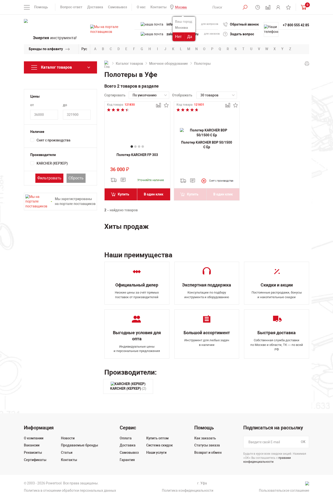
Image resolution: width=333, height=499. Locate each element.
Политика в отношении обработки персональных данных (70, 490)
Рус (84, 49)
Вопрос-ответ (71, 7)
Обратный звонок (244, 24)
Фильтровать (49, 178)
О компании (33, 438)
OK (303, 442)
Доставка (95, 7)
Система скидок (159, 445)
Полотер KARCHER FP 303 (137, 155)
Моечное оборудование (168, 63)
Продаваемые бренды (79, 445)
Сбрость (76, 178)
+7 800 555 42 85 (296, 25)
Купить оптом (157, 438)
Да (189, 37)
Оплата (126, 438)
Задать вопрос (242, 34)
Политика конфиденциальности (187, 490)
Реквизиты (33, 452)
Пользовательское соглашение (284, 490)
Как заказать (205, 438)
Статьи (66, 452)
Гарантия (127, 460)
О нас (141, 7)
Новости (68, 438)
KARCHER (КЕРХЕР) (52, 163)
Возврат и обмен (208, 452)
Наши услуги (156, 452)
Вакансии (31, 445)
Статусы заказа (207, 445)
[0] (302, 7)
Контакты (158, 7)
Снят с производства (53, 140)
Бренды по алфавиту (46, 49)
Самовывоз (117, 7)
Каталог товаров (129, 63)
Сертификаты (35, 460)
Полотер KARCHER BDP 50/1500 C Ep (206, 144)
